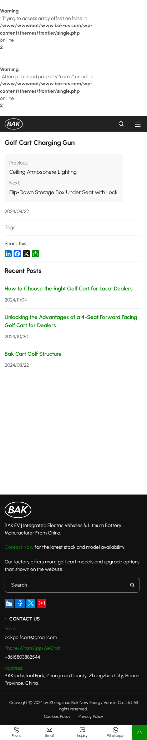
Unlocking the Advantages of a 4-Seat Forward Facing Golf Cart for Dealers (71, 321)
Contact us (24, 619)
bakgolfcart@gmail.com (31, 637)
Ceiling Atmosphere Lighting (43, 171)
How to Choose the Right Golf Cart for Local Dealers (69, 288)
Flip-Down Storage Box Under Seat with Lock (63, 192)
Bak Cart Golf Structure (33, 353)
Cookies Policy (57, 717)
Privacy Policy (90, 717)
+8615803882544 (22, 657)
